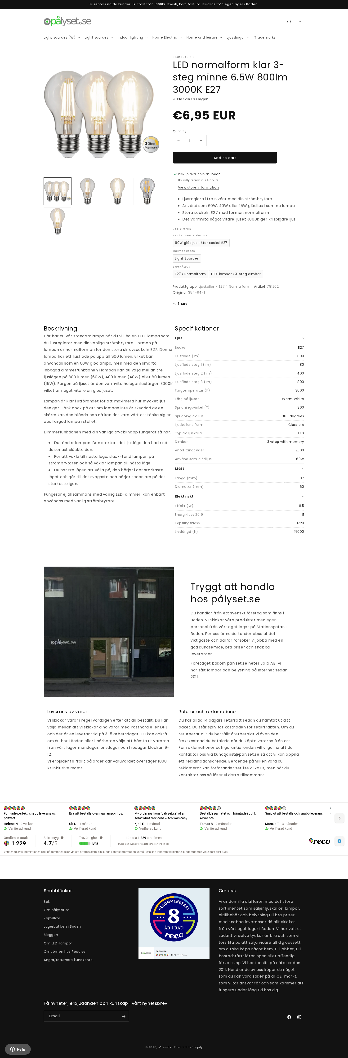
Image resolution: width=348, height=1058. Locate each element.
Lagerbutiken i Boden (62, 926)
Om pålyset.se (57, 909)
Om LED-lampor (58, 943)
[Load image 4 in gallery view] (147, 191)
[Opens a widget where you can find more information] (18, 1050)
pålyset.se (165, 1047)
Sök (47, 901)
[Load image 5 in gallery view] (57, 221)
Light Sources (187, 258)
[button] (289, 22)
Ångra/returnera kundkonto (68, 959)
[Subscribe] (123, 1016)
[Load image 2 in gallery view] (87, 191)
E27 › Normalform (190, 274)
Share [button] (183, 303)
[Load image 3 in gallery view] (117, 191)
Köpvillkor (52, 918)
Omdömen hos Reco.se (64, 951)
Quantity (179, 131)
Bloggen (51, 934)
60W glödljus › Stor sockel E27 (201, 242)
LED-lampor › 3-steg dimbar (236, 274)
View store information (198, 187)
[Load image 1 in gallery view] (57, 191)
